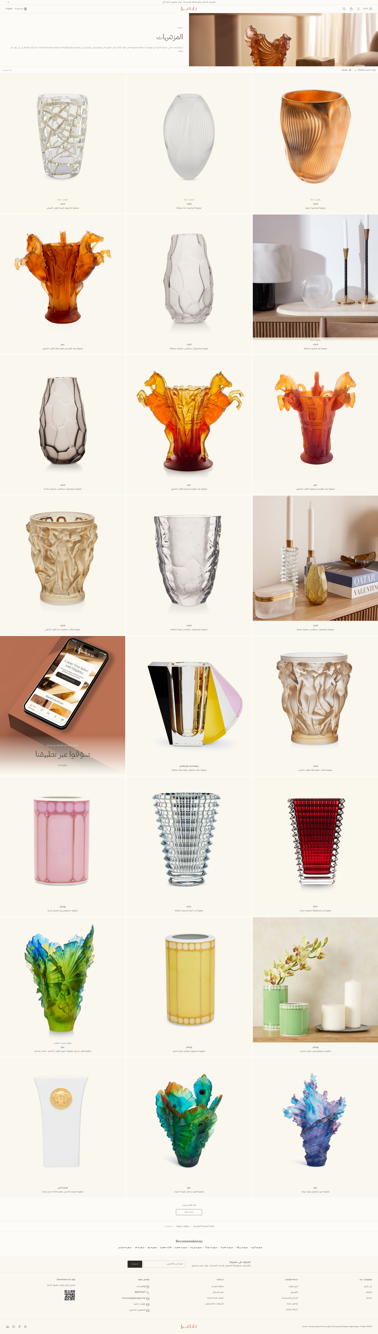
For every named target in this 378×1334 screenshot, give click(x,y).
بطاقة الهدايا (218, 1287)
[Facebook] (19, 1326)
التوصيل (294, 1292)
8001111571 (140, 1292)
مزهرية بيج (152, 1247)
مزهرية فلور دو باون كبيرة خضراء (189, 1192)
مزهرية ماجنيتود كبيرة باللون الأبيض (63, 208)
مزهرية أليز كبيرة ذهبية (315, 208)
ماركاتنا (369, 1292)
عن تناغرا (368, 1287)
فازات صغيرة (165, 1247)
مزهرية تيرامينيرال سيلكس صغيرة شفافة (189, 349)
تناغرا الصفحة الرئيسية (203, 1226)
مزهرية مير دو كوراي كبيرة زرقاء (315, 1192)
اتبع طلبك (293, 1287)
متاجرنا (369, 1298)
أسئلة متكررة (292, 1310)
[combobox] (359, 70)
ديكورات (180, 28)
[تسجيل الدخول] (358, 9)
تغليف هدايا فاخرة (215, 1298)
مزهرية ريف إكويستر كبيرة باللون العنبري (189, 489)
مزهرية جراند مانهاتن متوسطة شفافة (189, 770)
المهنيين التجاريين (137, 1310)
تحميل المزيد (189, 1212)
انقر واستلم (218, 1292)
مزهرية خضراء (226, 1247)
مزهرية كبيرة (256, 1247)
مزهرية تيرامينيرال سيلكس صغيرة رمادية (63, 489)
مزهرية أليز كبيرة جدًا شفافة (189, 208)
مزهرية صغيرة (181, 1247)
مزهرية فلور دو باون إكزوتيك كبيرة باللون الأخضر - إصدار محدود (62, 1051)
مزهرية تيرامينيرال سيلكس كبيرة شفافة (189, 630)
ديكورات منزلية (183, 1226)
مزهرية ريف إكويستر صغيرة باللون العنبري (315, 489)
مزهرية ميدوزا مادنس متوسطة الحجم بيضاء (62, 1192)
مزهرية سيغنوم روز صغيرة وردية (63, 911)
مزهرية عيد (139, 1247)
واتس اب (140, 1286)
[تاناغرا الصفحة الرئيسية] (189, 9)
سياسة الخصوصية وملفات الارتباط (315, 1327)
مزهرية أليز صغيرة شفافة (315, 349)
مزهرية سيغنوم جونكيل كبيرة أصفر (189, 1051)
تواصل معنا (292, 1304)
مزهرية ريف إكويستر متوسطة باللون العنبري (62, 349)
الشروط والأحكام (335, 1327)
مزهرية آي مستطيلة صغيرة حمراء (315, 911)
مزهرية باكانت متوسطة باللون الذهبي (315, 770)
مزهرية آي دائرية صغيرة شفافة (189, 911)
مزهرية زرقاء (242, 1247)
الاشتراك (135, 1264)
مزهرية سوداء (211, 1247)
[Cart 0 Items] (351, 9)
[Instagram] (25, 1326)
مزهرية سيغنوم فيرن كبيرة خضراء (315, 1051)
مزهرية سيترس (125, 1247)
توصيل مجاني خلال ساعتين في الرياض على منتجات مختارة (189, 2)
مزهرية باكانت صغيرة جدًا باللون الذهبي (62, 630)
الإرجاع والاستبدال (289, 1298)
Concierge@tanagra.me (133, 1298)
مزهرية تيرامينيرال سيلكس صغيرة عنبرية (315, 630)
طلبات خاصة (139, 1304)
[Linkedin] (7, 1326)
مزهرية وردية (196, 1247)
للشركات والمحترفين (214, 1304)
